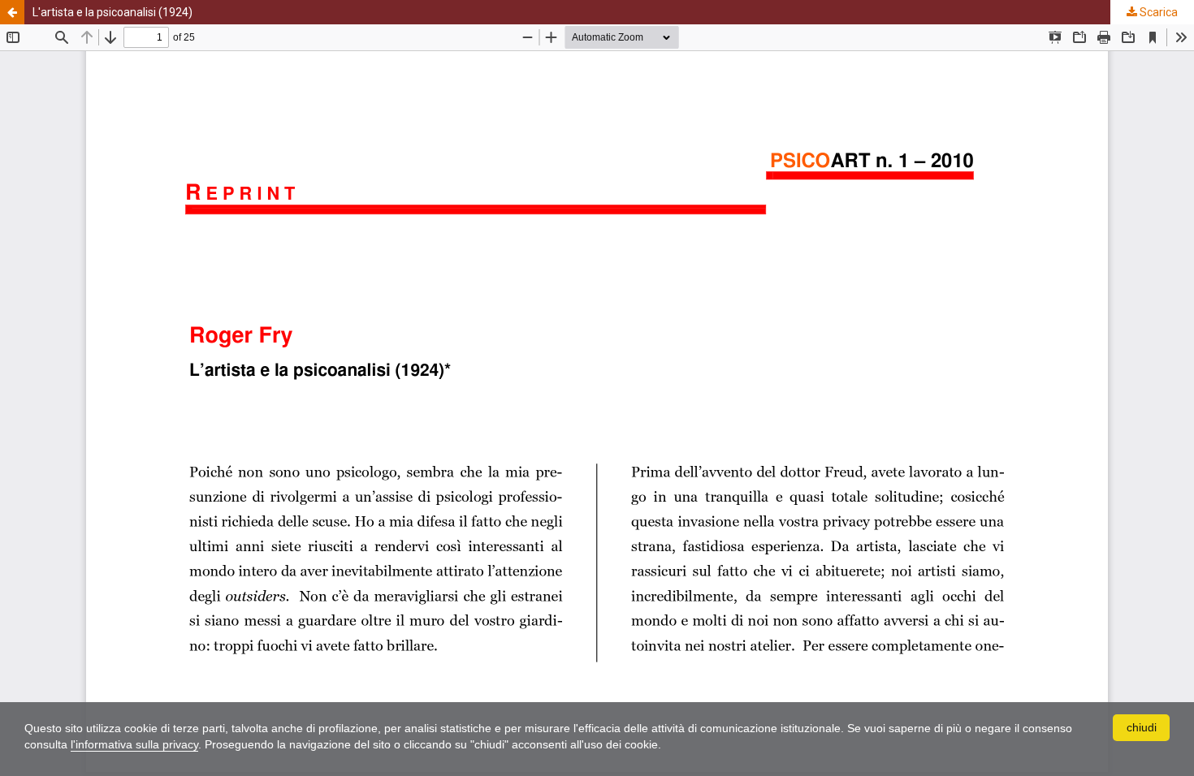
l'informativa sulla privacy (134, 744)
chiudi (1142, 727)
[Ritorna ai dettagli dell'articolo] (12, 12)
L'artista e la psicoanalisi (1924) (112, 12)
